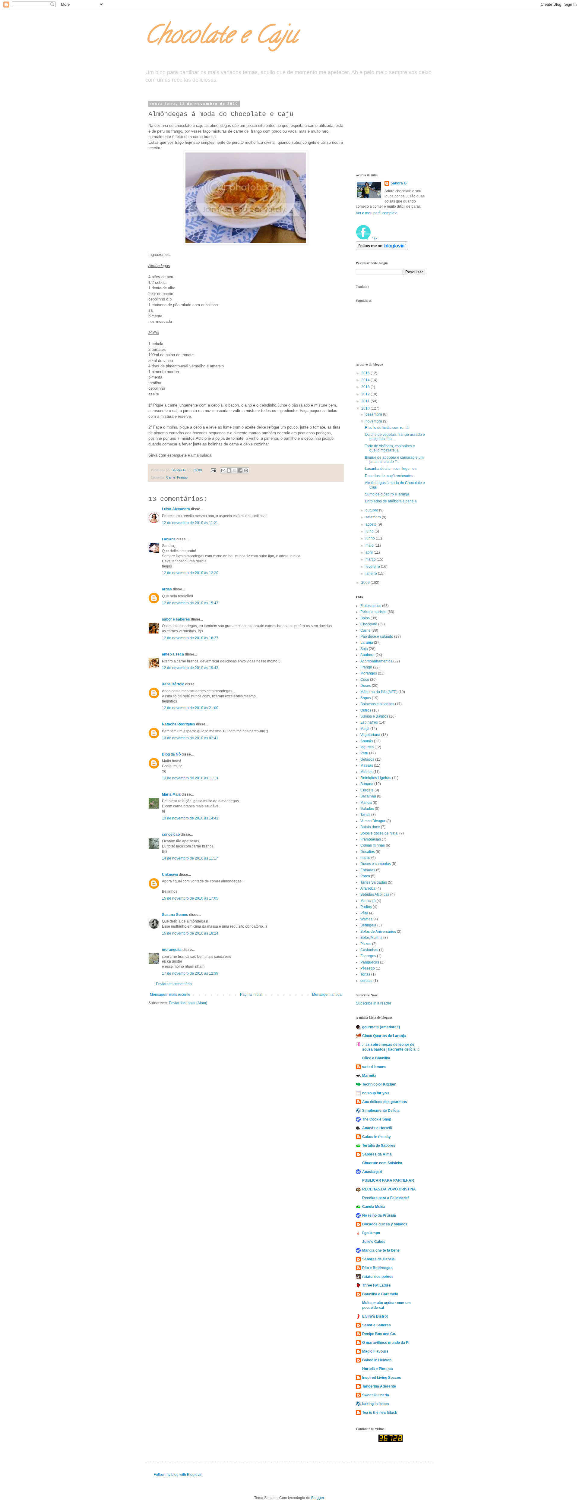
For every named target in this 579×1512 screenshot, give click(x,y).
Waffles (366, 919)
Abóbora (367, 655)
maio (370, 545)
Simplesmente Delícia (381, 1110)
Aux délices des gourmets (384, 1102)
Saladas (367, 808)
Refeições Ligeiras (375, 778)
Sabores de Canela (378, 1259)
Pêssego (367, 968)
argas (167, 589)
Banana (366, 784)
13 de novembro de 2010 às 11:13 (190, 778)
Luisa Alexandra (176, 509)
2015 (366, 373)
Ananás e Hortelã (377, 1128)
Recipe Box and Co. (379, 1334)
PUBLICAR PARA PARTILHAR (388, 1180)
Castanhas (369, 950)
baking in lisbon (375, 1404)
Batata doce (370, 827)
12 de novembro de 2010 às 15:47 (190, 603)
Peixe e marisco (373, 612)
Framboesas (370, 839)
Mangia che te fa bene (381, 1250)
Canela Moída (373, 1207)
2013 (366, 387)
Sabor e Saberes (376, 1325)
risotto (365, 858)
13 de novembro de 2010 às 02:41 (190, 738)
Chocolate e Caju (221, 37)
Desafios (367, 852)
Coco (364, 679)
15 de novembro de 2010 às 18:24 (190, 933)
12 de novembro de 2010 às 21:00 (190, 708)
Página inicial (251, 994)
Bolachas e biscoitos (377, 704)
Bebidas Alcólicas (374, 894)
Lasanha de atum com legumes (390, 469)
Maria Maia (171, 794)
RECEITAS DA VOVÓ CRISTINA (389, 1189)
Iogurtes (367, 747)
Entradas (367, 870)
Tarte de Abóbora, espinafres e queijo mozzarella (390, 448)
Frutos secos (370, 606)
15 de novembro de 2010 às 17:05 (190, 898)
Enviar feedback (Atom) (188, 1003)
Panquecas (369, 962)
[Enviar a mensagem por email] (223, 470)
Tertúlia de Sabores (378, 1145)
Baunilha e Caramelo (380, 1294)
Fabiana (169, 539)
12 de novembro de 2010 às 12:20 (190, 573)
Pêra (364, 913)
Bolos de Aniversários (378, 931)
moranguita (172, 950)
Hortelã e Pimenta (377, 1369)
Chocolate (368, 624)
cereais (366, 981)
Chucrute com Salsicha (382, 1163)
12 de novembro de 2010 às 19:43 (190, 668)
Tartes (365, 815)
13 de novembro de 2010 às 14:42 (190, 818)
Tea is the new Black (379, 1412)
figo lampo (371, 1233)
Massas (366, 765)
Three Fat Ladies (376, 1285)
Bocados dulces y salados (384, 1224)
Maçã (364, 729)
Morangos (368, 673)
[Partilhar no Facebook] (240, 470)
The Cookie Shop (376, 1119)
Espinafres (369, 722)
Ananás (366, 741)
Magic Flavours (375, 1351)
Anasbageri (372, 1172)
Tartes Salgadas (373, 882)
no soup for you (375, 1093)
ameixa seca (173, 654)
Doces (365, 686)
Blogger (317, 1498)
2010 (366, 408)
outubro (372, 510)
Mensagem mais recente (170, 994)
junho (370, 538)
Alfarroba (367, 888)
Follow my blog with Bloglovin (178, 1475)
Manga (366, 802)
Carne (170, 477)
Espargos (368, 956)
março (371, 559)
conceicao (171, 834)
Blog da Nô (171, 754)
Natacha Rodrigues (178, 724)
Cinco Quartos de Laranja (384, 1036)
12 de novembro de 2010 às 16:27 (190, 638)
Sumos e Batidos (374, 716)
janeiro (371, 573)
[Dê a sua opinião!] (229, 470)
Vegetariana (370, 735)
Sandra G (399, 183)
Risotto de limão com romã (387, 428)
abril (369, 552)
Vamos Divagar (372, 821)
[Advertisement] (386, 132)
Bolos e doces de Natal (379, 833)
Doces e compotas (375, 864)
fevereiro (373, 566)
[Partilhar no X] (235, 470)
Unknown (170, 874)
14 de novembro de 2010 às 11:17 (190, 858)
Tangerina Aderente (379, 1386)
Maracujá (368, 901)
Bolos (365, 618)
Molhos (366, 772)
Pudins (366, 907)
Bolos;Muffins (371, 937)
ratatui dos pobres (378, 1277)
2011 (366, 401)
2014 (366, 380)
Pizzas (365, 944)
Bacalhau (368, 796)
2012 (366, 394)
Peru (364, 753)
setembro (373, 517)
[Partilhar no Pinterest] (246, 470)
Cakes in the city (376, 1137)
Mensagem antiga (327, 994)
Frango (182, 477)
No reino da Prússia (379, 1215)
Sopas (365, 698)
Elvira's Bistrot (375, 1316)
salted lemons (374, 1067)
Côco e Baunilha (376, 1058)
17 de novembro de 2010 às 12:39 (190, 973)
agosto (371, 524)
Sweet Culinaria (375, 1395)
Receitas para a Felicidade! (385, 1198)
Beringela (368, 925)
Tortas (365, 974)
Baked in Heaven (376, 1360)
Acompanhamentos (376, 661)
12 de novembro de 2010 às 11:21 (190, 523)
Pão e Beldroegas (377, 1268)
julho (370, 531)
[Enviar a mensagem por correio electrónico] (213, 470)
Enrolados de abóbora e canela (391, 501)
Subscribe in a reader (373, 1003)
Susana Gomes (175, 915)
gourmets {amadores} (381, 1027)
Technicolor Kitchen (379, 1084)
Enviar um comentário (174, 984)
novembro (374, 421)
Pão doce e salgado (376, 636)
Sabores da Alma (377, 1154)
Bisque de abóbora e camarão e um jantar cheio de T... (394, 459)
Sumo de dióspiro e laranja (387, 494)
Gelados (367, 759)
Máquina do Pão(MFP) (378, 692)
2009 (366, 582)
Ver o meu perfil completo (376, 213)
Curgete (367, 790)
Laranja (366, 642)
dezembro (374, 414)
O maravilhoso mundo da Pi (385, 1343)
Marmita (369, 1075)
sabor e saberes (176, 619)
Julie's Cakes (373, 1242)
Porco (365, 876)
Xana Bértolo (173, 684)
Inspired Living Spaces (381, 1377)
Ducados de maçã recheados (389, 476)
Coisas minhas (372, 845)
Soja (364, 649)
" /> (374, 239)
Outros (365, 710)
